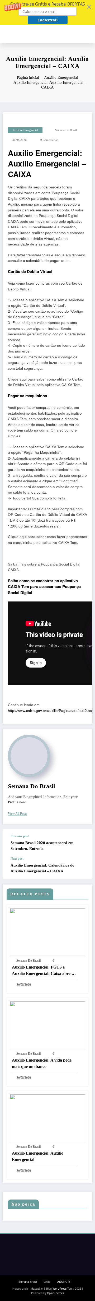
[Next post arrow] (82, 868)
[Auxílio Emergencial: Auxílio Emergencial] (47, 1117)
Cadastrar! (47, 19)
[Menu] (90, 34)
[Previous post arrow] (82, 843)
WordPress (59, 1288)
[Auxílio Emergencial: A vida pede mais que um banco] (47, 1024)
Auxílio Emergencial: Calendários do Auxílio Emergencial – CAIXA (42, 868)
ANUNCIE (63, 1282)
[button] (47, 12)
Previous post (20, 836)
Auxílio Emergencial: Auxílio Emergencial (37, 1156)
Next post (17, 858)
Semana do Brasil (66, 130)
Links (47, 1282)
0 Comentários (49, 139)
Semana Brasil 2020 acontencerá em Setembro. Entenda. (42, 845)
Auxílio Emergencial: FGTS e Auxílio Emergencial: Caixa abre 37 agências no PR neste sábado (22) (44, 971)
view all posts (17, 814)
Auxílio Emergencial (25, 130)
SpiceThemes (55, 1293)
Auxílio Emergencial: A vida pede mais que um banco (42, 1063)
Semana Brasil (27, 1282)
